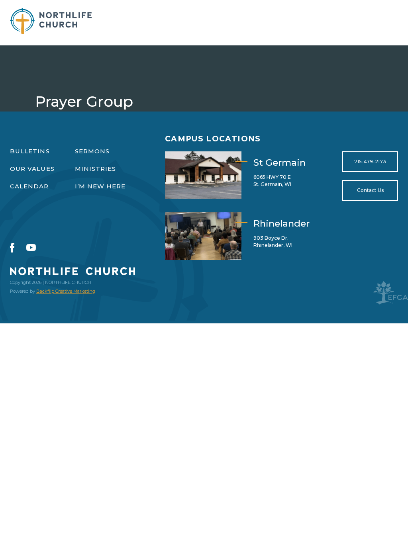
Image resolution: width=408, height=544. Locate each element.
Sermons (92, 151)
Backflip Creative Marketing (65, 291)
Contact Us (370, 190)
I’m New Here (100, 186)
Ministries (95, 168)
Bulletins (30, 151)
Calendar (29, 186)
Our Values (32, 168)
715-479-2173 (370, 161)
